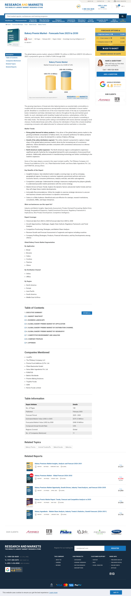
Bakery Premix (30, 447)
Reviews (58, 565)
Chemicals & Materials (33, 20)
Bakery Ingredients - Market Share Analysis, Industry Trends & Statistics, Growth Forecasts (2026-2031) (71, 511)
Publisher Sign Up (116, 560)
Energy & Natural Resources (58, 20)
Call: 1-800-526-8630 (110, 70)
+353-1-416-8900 (102, 6)
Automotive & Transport (71, 20)
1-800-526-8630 (88, 9)
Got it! (116, 592)
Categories (77, 560)
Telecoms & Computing (81, 20)
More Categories (114, 20)
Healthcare (9, 20)
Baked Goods (58, 447)
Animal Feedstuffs (44, 447)
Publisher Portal (116, 562)
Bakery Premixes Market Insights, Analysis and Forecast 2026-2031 (58, 464)
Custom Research (79, 565)
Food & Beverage (91, 20)
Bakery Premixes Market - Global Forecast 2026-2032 (53, 476)
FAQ (109, 1)
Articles (113, 568)
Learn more (53, 593)
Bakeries (69, 447)
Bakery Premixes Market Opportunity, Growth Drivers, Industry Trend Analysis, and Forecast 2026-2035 (70, 487)
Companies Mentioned (13, 61)
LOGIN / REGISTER (121, 1)
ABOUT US (90, 1)
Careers (58, 562)
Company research (80, 562)
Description (9, 54)
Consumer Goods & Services (102, 20)
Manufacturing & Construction (44, 20)
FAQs (94, 562)
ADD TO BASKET (111, 48)
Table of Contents (12, 58)
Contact (95, 560)
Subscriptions (78, 568)
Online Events (115, 565)
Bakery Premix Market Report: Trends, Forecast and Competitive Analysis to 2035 (63, 499)
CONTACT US (100, 1)
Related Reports (11, 67)
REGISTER (115, 548)
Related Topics (11, 64)
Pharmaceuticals (21, 20)
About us (58, 560)
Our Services (123, 20)
